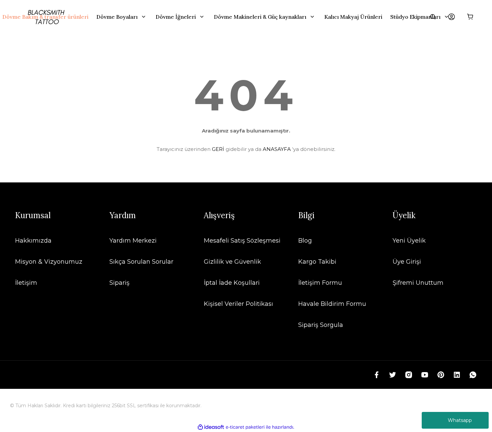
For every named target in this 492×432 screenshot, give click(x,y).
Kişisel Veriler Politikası (238, 304)
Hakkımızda (33, 240)
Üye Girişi (407, 261)
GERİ (218, 149)
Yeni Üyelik (409, 240)
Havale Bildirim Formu (332, 304)
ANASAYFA (277, 149)
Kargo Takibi (317, 261)
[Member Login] (451, 16)
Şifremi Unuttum (418, 282)
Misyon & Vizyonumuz (48, 261)
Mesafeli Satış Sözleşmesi (242, 240)
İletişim (26, 282)
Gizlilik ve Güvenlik (232, 261)
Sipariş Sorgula (320, 325)
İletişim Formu (320, 282)
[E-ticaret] (245, 427)
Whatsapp (460, 420)
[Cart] (470, 16)
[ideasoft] (210, 427)
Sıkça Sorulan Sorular (141, 261)
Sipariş (119, 282)
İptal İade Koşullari (232, 282)
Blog (305, 240)
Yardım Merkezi (133, 240)
